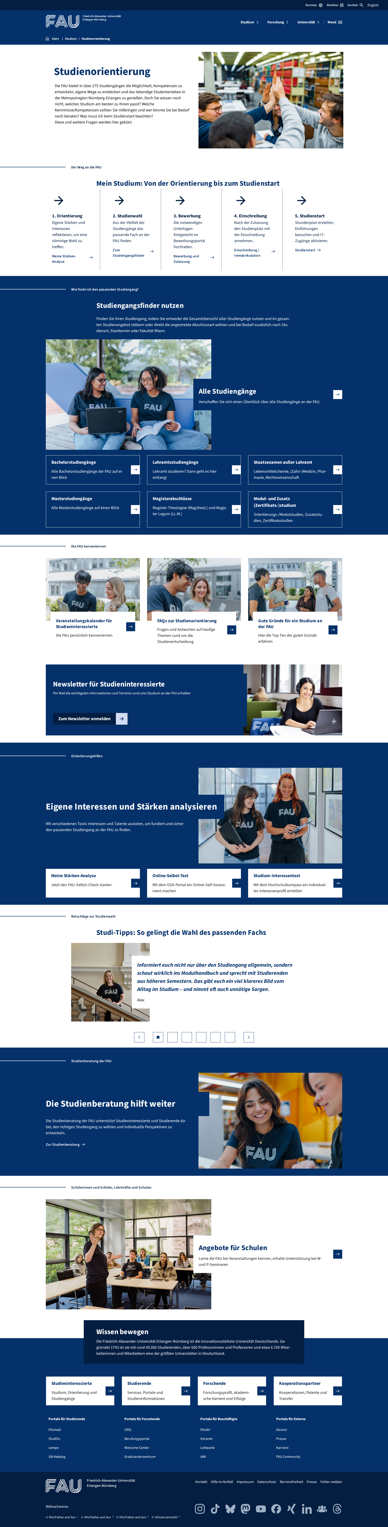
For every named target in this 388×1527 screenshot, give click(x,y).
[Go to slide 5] (215, 1037)
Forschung (275, 22)
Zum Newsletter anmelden (84, 719)
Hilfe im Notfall (222, 1481)
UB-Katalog (56, 1456)
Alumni (281, 1429)
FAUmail (54, 1429)
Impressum (245, 1481)
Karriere (282, 1447)
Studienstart (305, 250)
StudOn (54, 1438)
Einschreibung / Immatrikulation (247, 253)
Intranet (206, 1438)
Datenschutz (266, 1481)
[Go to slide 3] (187, 1037)
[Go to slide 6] (230, 1037)
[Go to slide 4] (201, 1037)
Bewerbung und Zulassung (186, 259)
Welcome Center (136, 1447)
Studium (247, 22)
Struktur (332, 5)
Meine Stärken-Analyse (64, 259)
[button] (93, 469)
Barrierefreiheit (291, 1481)
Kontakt (201, 1481)
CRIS (127, 1429)
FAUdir (205, 1429)
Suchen (353, 5)
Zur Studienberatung (62, 1144)
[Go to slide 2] (172, 1037)
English (373, 5)
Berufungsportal (136, 1438)
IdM (203, 1456)
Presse (281, 1438)
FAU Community (288, 1456)
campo (53, 1447)
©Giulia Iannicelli (166, 1517)
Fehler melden (331, 1481)
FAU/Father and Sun (62, 1517)
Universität (306, 22)
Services (311, 5)
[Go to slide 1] (158, 1037)
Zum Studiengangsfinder (128, 253)
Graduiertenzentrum (140, 1456)
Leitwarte (207, 1447)
